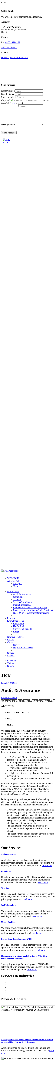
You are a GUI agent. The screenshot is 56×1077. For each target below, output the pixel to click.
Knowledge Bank (15, 621)
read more (47, 865)
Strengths (17, 583)
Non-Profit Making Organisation (22, 982)
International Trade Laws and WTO (30, 607)
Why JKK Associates (23, 647)
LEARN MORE (9, 683)
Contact (10, 655)
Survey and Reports (22, 629)
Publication (18, 623)
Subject (8, 97)
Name (8, 91)
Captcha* (5, 100)
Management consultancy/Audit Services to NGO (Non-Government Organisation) (33, 611)
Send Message (8, 133)
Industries (11, 618)
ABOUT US (13, 581)
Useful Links (19, 626)
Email (7, 94)
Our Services (13, 591)
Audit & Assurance (22, 594)
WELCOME (13, 578)
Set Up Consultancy (22, 602)
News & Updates (15, 637)
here (13, 103)
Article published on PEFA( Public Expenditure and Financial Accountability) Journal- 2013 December (27, 1040)
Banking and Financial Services (22, 984)
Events (10, 639)
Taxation (17, 599)
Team (15, 586)
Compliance (18, 597)
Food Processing (15, 992)
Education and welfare (17, 987)
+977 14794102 (12, 42)
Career (10, 642)
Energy (10, 990)
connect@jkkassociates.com (14, 57)
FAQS (16, 631)
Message (9, 124)
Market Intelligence (22, 605)
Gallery (10, 653)
